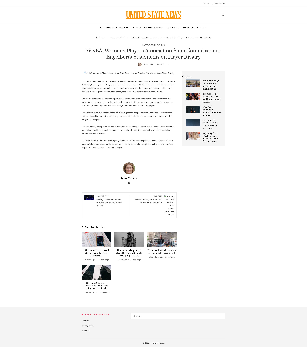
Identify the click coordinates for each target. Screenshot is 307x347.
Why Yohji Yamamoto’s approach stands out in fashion (212, 111)
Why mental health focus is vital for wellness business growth (161, 251)
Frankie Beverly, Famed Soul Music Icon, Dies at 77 (148, 199)
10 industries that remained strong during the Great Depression (96, 253)
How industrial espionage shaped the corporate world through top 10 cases (129, 253)
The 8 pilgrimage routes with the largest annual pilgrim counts (211, 84)
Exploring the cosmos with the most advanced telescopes (210, 124)
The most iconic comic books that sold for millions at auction (211, 98)
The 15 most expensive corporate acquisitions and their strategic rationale (96, 286)
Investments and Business (153, 45)
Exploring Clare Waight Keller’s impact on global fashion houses (210, 137)
